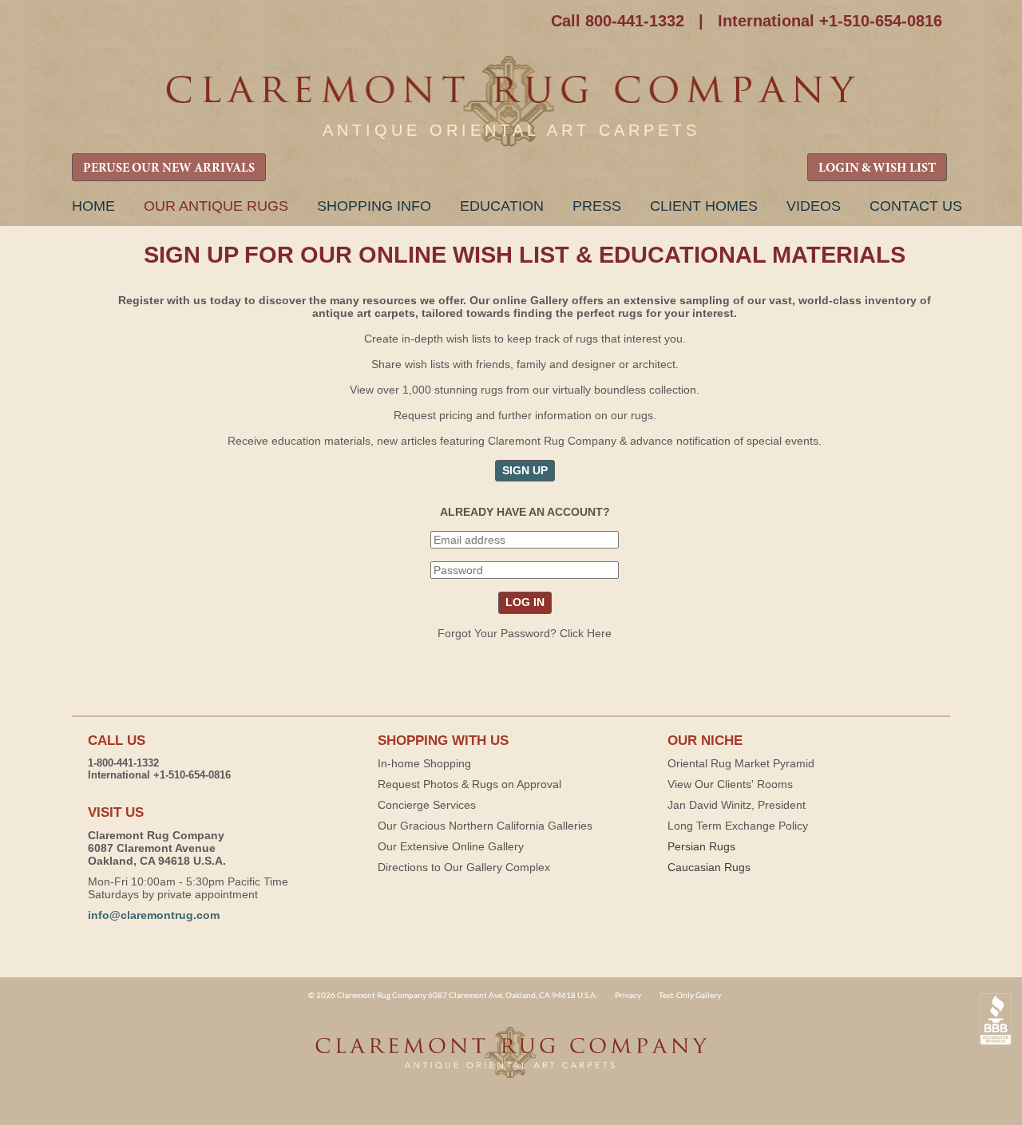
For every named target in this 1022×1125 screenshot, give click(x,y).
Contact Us (915, 206)
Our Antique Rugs (216, 206)
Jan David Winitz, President (736, 804)
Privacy (628, 995)
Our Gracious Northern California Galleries (485, 825)
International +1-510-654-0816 (830, 21)
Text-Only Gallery (690, 995)
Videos (813, 206)
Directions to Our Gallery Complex (464, 867)
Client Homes (704, 206)
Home (93, 206)
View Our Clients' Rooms (730, 784)
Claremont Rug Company (511, 101)
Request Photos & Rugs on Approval (469, 784)
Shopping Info (374, 206)
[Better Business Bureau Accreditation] (996, 1019)
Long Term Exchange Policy (737, 825)
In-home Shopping (424, 763)
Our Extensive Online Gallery (451, 846)
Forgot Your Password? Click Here (525, 633)
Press (596, 206)
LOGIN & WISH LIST (877, 168)
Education (502, 206)
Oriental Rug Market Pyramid (740, 763)
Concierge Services (427, 804)
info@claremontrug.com (154, 915)
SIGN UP (525, 470)
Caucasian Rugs (709, 867)
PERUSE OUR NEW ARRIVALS (169, 168)
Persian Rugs (701, 846)
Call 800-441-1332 (617, 21)
